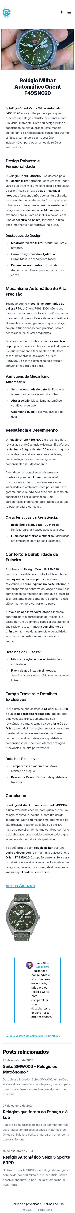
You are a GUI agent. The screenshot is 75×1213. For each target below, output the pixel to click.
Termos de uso (54, 1204)
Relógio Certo (44, 1209)
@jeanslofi (42, 966)
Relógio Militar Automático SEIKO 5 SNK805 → (33, 1035)
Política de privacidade (26, 1204)
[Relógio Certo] (8, 12)
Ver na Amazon (20, 885)
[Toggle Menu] (69, 12)
